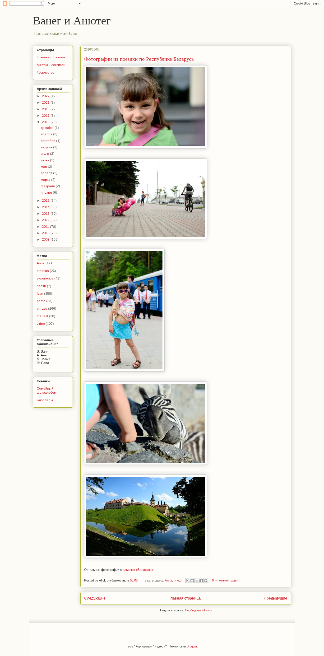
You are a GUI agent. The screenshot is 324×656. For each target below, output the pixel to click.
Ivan (40, 293)
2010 (46, 233)
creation (43, 271)
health (41, 286)
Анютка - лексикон (51, 65)
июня (45, 160)
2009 (46, 239)
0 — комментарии (224, 580)
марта (46, 179)
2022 (46, 96)
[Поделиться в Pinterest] (205, 580)
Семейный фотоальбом (46, 390)
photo (177, 580)
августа (47, 147)
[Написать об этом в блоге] (192, 580)
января (47, 192)
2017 (46, 115)
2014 (46, 207)
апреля (47, 173)
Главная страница (185, 598)
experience (45, 278)
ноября (47, 134)
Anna (168, 580)
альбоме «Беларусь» (138, 570)
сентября (48, 141)
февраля (48, 186)
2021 (46, 102)
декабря (48, 128)
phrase (42, 308)
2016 (46, 122)
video (41, 324)
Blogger (192, 646)
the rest (42, 316)
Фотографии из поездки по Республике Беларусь (139, 58)
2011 (46, 226)
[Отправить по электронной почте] (187, 580)
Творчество (45, 72)
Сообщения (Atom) (198, 610)
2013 (46, 213)
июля (45, 153)
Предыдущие (275, 598)
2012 (46, 220)
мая (44, 166)
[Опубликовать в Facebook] (201, 580)
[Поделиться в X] (196, 580)
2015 (46, 200)
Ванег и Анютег (72, 20)
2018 (46, 109)
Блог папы (45, 400)
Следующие (95, 598)
